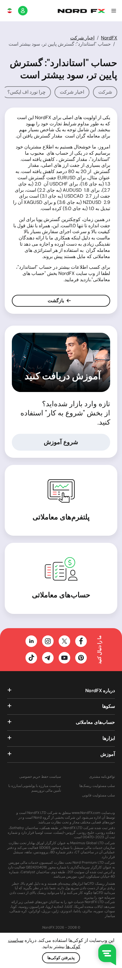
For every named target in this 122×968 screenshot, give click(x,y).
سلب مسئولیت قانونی (98, 795)
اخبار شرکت (82, 38)
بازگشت (56, 300)
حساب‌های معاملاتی (61, 594)
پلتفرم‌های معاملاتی (61, 516)
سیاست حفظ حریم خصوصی (40, 777)
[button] (113, 10)
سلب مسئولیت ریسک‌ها (97, 786)
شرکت (105, 92)
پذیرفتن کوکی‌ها (61, 957)
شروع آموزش (61, 442)
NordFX (109, 38)
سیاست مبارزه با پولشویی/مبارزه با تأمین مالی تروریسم (34, 788)
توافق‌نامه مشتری (102, 777)
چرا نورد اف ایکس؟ (26, 92)
